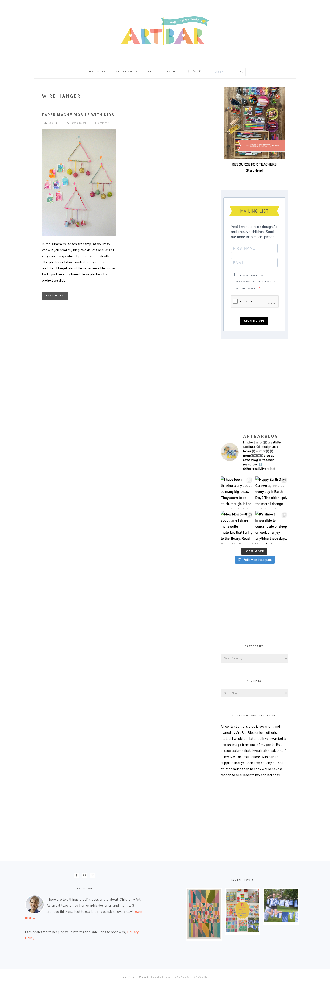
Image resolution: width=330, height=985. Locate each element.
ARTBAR (165, 31)
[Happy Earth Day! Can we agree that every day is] (271, 492)
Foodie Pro (159, 977)
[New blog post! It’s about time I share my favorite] (237, 527)
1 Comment (102, 122)
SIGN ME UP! (254, 320)
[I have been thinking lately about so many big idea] (237, 492)
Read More (55, 295)
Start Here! (254, 170)
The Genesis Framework (189, 977)
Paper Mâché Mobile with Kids (78, 114)
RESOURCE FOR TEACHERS (254, 164)
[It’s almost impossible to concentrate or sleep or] (271, 527)
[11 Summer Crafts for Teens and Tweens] (242, 930)
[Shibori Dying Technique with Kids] (281, 921)
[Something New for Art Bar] (204, 937)
